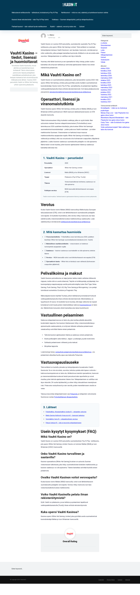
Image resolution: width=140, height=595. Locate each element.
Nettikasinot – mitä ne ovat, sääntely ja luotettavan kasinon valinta (84, 13)
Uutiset (81, 27)
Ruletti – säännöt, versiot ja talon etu (63, 27)
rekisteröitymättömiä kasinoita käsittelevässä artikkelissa (70, 92)
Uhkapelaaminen (106, 55)
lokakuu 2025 (105, 80)
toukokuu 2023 (106, 90)
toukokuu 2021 (106, 102)
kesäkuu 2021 (106, 99)
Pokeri (103, 53)
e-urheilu (104, 43)
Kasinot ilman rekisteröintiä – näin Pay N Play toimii (30, 20)
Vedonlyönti (105, 60)
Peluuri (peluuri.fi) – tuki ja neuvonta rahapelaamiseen (63, 423)
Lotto (103, 50)
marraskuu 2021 (106, 97)
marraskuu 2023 (106, 87)
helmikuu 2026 (106, 73)
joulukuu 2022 (106, 92)
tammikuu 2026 (106, 76)
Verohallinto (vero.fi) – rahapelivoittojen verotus (62, 419)
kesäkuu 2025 (106, 83)
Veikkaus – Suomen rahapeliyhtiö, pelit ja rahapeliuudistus (72, 20)
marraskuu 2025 (106, 78)
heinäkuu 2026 (106, 71)
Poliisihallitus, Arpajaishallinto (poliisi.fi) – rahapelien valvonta (66, 412)
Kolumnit (104, 48)
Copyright (101, 580)
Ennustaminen (106, 45)
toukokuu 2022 (106, 95)
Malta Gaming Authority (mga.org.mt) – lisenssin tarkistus (65, 415)
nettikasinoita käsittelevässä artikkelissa (75, 222)
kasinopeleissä (85, 305)
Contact (120, 580)
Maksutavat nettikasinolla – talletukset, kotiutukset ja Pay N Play (35, 13)
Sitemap (127, 580)
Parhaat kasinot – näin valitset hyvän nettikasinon (29, 27)
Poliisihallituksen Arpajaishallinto (66, 397)
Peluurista (73, 394)
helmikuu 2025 (106, 85)
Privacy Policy (111, 580)
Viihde (103, 62)
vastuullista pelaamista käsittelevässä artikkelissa (73, 352)
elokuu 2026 (105, 68)
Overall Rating (70, 541)
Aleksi (52, 35)
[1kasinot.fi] (70, 5)
